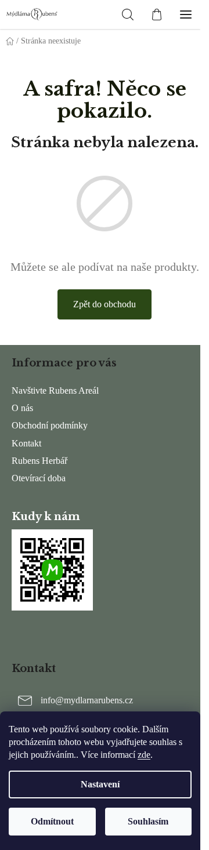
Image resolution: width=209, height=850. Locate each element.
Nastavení (100, 784)
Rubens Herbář (39, 461)
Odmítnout (52, 821)
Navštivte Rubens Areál (55, 390)
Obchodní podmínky (50, 425)
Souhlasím (148, 821)
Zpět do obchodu (104, 304)
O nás (22, 408)
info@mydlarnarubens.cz (87, 700)
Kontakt (26, 443)
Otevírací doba (39, 478)
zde (144, 755)
